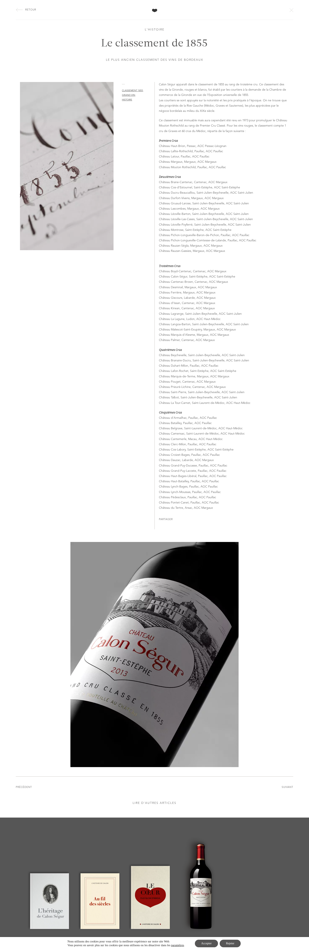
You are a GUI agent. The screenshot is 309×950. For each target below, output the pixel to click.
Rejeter (230, 943)
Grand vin (128, 95)
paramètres (177, 945)
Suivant (287, 787)
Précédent (24, 787)
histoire (127, 100)
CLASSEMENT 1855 (132, 91)
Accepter (206, 943)
